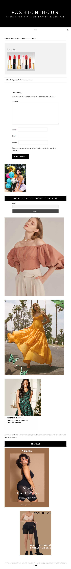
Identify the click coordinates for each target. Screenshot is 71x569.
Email (14, 136)
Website (14, 142)
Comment (15, 101)
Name (14, 129)
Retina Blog (48, 563)
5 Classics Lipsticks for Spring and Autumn (19, 80)
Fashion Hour (36, 12)
